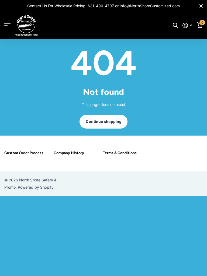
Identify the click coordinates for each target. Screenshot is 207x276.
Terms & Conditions (120, 153)
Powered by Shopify (36, 187)
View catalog (7, 25)
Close (201, 6)
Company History (69, 153)
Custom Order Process (23, 153)
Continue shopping (104, 121)
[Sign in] (187, 25)
